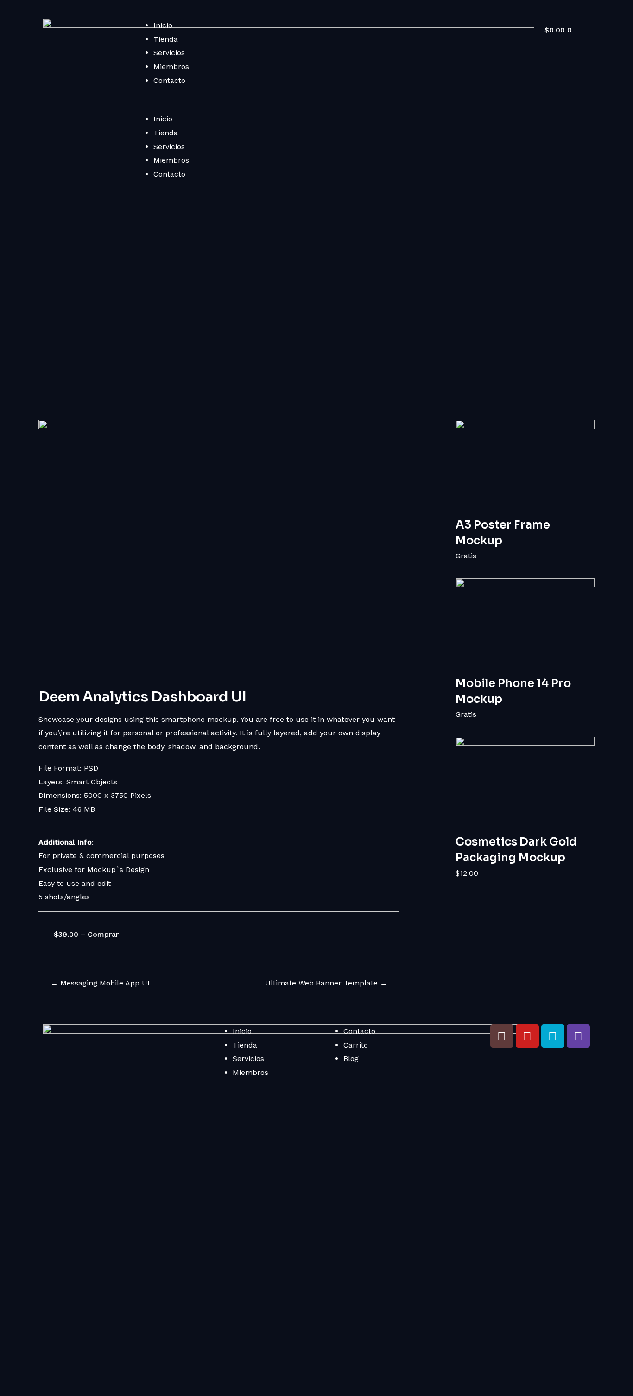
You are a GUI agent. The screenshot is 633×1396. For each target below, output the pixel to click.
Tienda (165, 39)
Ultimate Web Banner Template (326, 983)
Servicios (169, 52)
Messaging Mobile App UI (100, 983)
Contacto (169, 80)
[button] (325, 106)
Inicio (162, 25)
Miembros (171, 66)
